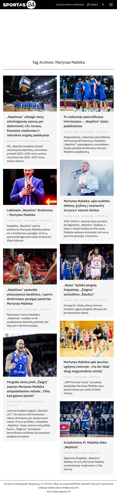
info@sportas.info (70, 487)
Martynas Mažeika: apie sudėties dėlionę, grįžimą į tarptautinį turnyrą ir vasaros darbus (87, 205)
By (31, 141)
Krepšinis (11, 141)
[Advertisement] (58, 32)
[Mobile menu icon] (111, 5)
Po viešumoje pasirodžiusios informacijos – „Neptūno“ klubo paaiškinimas (86, 121)
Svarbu (19, 141)
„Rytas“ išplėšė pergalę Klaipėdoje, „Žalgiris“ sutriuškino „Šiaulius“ (80, 289)
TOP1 (75, 300)
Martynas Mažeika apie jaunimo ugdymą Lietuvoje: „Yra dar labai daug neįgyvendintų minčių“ (86, 366)
